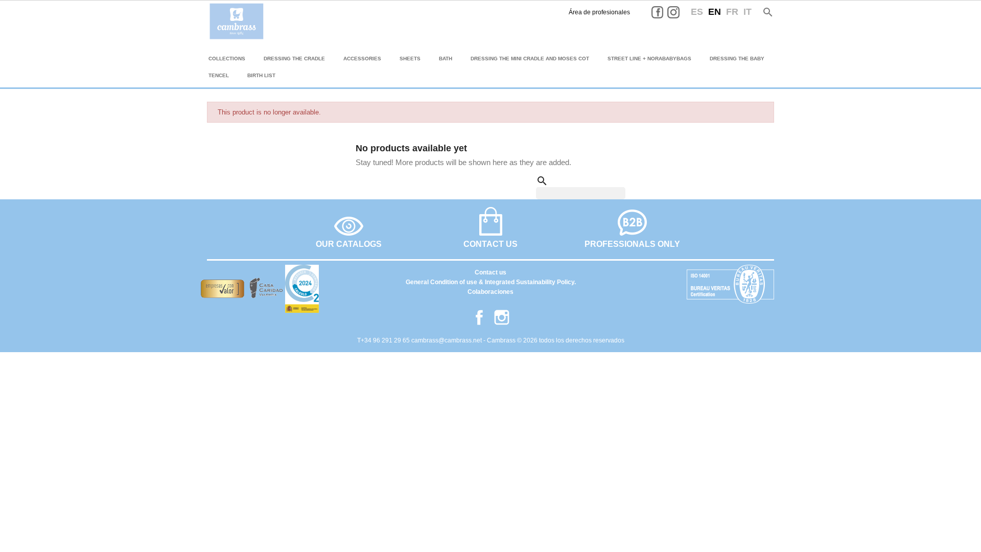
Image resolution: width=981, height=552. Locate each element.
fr (732, 12)
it (747, 12)
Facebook (665, 12)
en (714, 12)
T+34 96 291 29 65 (384, 340)
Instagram (681, 12)
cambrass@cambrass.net (447, 340)
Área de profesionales (599, 12)
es (697, 12)
